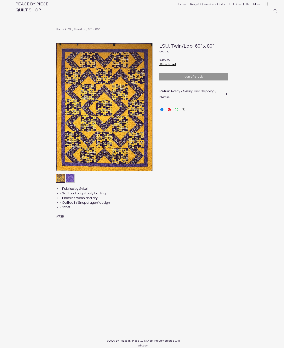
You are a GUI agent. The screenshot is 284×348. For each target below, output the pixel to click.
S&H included (167, 64)
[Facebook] (267, 4)
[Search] (275, 11)
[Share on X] (184, 109)
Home (60, 29)
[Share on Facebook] (162, 109)
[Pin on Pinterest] (169, 109)
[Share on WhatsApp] (176, 109)
